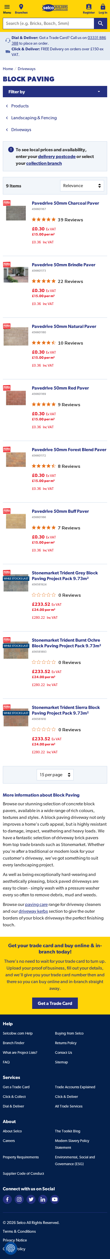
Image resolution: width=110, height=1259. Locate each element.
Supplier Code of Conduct (23, 1173)
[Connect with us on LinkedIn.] (42, 1199)
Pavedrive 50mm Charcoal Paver (65, 202)
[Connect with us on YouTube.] (54, 1199)
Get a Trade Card (16, 1087)
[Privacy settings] (10, 1248)
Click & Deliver (66, 1096)
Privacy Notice (15, 1240)
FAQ (6, 1062)
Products (20, 106)
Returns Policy (65, 1043)
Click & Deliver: (26, 49)
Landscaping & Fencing (34, 117)
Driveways (27, 68)
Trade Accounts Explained (75, 1087)
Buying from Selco (69, 1033)
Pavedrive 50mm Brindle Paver (63, 264)
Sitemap (61, 1062)
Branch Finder (13, 1043)
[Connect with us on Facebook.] (7, 1199)
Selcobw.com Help (18, 1033)
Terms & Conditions (19, 1231)
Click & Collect (14, 1096)
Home (8, 68)
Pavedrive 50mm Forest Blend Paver (69, 449)
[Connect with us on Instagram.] (19, 1199)
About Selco (12, 1131)
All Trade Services (68, 1106)
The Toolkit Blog (67, 1131)
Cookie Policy (14, 1249)
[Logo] (55, 8)
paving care (36, 904)
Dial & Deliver (13, 1106)
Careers (9, 1141)
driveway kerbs (33, 911)
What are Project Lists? (20, 1052)
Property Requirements (21, 1157)
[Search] (100, 23)
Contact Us (63, 1052)
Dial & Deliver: (25, 37)
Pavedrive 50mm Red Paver (60, 387)
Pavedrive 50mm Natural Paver (64, 326)
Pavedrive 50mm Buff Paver (60, 511)
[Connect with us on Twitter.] (31, 1199)
